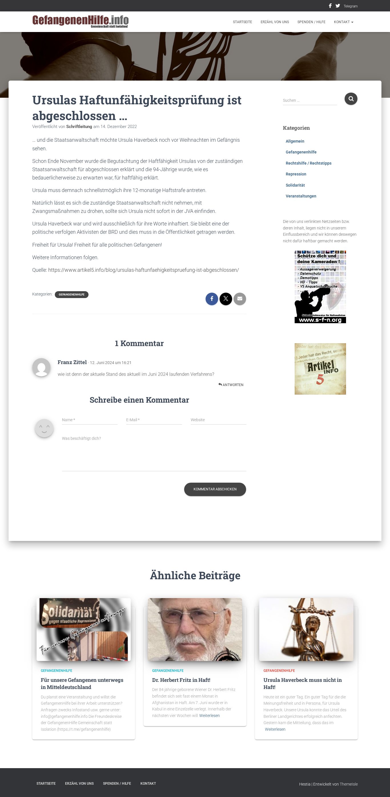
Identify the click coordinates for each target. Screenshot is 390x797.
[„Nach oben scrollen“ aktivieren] (378, 785)
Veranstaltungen (301, 196)
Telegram (351, 6)
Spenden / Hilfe (311, 22)
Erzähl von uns (275, 22)
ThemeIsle (349, 784)
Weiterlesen (209, 715)
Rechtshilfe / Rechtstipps (308, 163)
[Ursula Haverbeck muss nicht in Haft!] (306, 629)
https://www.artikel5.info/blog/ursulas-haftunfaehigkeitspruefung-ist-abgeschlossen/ (143, 270)
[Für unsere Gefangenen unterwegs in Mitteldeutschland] (84, 629)
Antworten (233, 385)
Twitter (337, 6)
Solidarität (295, 185)
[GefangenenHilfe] (81, 22)
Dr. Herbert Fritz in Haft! (181, 679)
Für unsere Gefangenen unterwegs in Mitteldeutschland (82, 683)
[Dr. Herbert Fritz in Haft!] (195, 629)
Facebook (330, 6)
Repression (296, 174)
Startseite (242, 22)
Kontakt (342, 22)
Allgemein (295, 141)
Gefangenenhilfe (72, 294)
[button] (352, 22)
